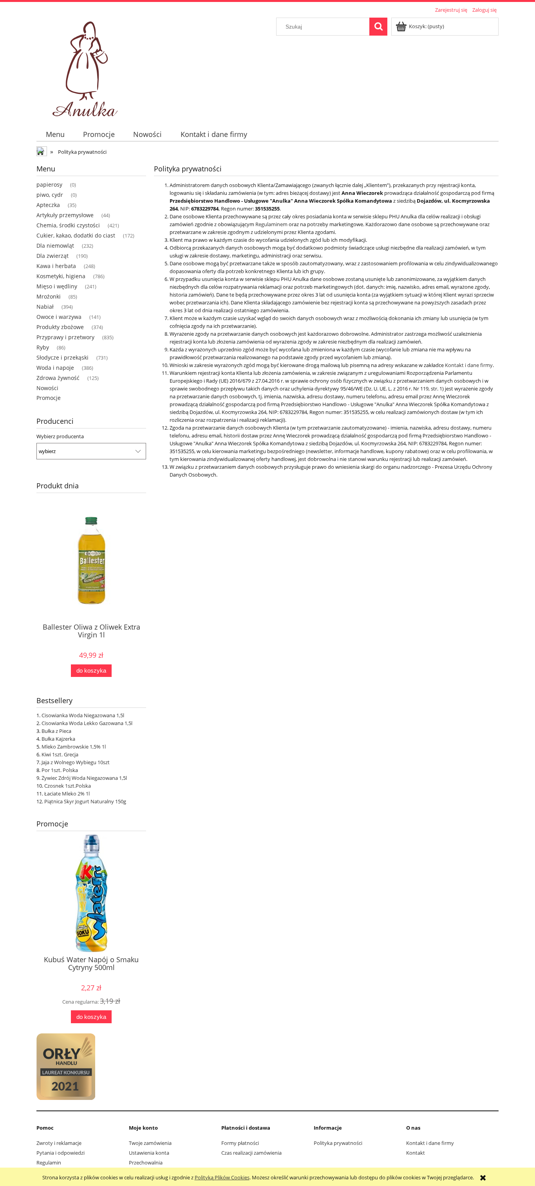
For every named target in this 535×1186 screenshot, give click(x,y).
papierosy (49, 184)
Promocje (48, 397)
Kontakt (415, 1152)
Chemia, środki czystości (68, 225)
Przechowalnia (146, 1162)
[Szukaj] (378, 27)
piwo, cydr (49, 194)
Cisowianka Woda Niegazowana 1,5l (83, 715)
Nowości (47, 388)
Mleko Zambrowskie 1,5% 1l (74, 746)
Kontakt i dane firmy (469, 365)
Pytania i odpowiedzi (60, 1152)
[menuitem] (55, 134)
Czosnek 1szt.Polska (67, 785)
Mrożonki (48, 296)
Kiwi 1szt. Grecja (60, 754)
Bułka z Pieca (56, 730)
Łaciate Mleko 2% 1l (67, 793)
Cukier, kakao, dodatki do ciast (75, 235)
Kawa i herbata (56, 266)
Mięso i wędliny (56, 286)
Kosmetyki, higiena (60, 276)
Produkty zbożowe (60, 327)
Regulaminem (271, 224)
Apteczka (48, 205)
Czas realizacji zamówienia (251, 1152)
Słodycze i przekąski (62, 357)
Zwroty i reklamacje (58, 1142)
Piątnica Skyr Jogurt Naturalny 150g (85, 801)
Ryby (42, 347)
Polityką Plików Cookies (222, 1177)
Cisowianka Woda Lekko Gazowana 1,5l (87, 723)
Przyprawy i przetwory (65, 337)
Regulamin (48, 1162)
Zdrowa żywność (58, 378)
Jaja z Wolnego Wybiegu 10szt (76, 762)
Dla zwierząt (52, 255)
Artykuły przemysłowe (65, 215)
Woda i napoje (55, 367)
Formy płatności (240, 1142)
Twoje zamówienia (150, 1142)
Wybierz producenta (60, 436)
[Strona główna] (86, 66)
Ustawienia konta (149, 1152)
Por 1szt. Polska (60, 770)
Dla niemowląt (55, 245)
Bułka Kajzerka (58, 738)
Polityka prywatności (338, 1142)
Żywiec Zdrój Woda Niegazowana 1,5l (84, 777)
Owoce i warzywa (58, 316)
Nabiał (45, 306)
